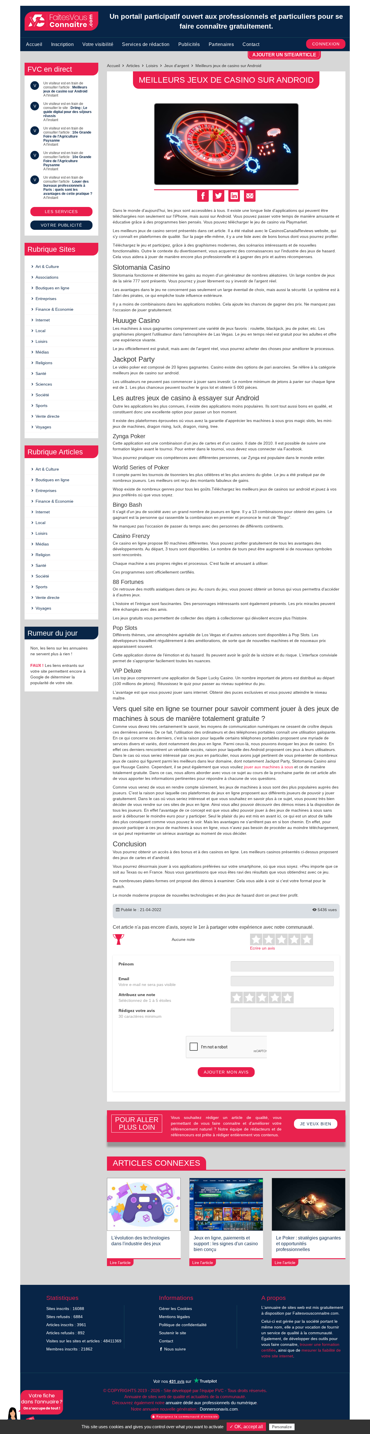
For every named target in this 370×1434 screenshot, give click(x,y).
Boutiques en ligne (51, 288)
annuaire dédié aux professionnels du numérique (211, 1402)
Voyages (42, 427)
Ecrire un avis (262, 948)
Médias (41, 352)
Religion (42, 554)
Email (124, 978)
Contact (251, 44)
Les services (61, 211)
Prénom (126, 964)
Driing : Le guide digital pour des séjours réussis (67, 112)
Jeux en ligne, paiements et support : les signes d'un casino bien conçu (226, 1243)
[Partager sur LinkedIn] (234, 196)
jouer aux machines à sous (268, 767)
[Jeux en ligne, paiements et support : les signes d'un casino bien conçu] (226, 1204)
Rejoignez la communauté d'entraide (186, 1416)
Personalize (282, 1427)
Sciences (43, 384)
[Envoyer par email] (250, 196)
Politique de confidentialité (183, 1324)
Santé (40, 373)
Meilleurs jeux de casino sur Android (65, 89)
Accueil (34, 44)
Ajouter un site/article (284, 54)
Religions (43, 362)
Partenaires (221, 44)
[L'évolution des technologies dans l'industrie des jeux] (144, 1204)
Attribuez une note (137, 994)
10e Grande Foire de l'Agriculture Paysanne (67, 136)
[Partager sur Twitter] (218, 196)
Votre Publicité (61, 225)
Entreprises (45, 298)
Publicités (189, 44)
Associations (46, 277)
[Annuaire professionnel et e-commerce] (61, 21)
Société (41, 395)
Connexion (326, 44)
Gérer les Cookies (175, 1308)
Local (39, 330)
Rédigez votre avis (137, 1010)
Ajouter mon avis (226, 1072)
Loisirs (40, 341)
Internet (42, 320)
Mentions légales (174, 1316)
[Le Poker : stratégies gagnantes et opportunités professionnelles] (308, 1204)
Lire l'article (120, 1262)
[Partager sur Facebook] (203, 196)
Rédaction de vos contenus (33, 1410)
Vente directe (47, 416)
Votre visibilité (97, 44)
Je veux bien (316, 1124)
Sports (40, 405)
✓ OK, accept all (246, 1426)
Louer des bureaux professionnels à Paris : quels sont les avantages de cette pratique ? (67, 188)
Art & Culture (46, 266)
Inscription (62, 44)
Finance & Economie (53, 309)
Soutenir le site (172, 1333)
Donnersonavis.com (219, 1409)
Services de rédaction (146, 44)
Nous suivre (174, 1349)
